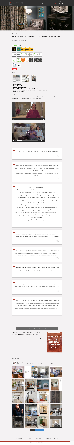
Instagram (29, 438)
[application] (28, 111)
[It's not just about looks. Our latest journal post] (31, 422)
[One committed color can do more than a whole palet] (31, 385)
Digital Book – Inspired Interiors (20, 87)
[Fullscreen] (43, 119)
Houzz (56, 438)
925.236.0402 (62, 1)
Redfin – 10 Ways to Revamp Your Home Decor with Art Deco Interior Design (29, 90)
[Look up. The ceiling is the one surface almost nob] (18, 397)
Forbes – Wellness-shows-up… (19, 88)
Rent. (23, 91)
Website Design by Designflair (40, 442)
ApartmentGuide (16, 91)
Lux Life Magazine (17, 84)
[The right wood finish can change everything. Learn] (18, 385)
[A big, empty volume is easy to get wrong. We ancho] (56, 410)
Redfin (47, 90)
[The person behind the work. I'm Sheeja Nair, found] (18, 410)
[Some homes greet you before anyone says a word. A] (31, 397)
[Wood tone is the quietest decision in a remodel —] (56, 385)
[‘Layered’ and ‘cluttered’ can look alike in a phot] (18, 422)
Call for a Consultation (37, 328)
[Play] (13, 119)
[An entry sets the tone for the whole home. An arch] (43, 410)
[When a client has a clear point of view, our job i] (43, 397)
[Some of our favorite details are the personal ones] (56, 397)
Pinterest (39, 438)
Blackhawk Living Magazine (19, 85)
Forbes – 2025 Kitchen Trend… (34, 88)
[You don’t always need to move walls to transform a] (56, 422)
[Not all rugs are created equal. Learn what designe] (31, 410)
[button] (28, 111)
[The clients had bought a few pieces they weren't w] (43, 372)
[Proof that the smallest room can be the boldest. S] (43, 422)
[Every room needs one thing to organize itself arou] (43, 385)
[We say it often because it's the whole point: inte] (31, 372)
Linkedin (48, 438)
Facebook (19, 438)
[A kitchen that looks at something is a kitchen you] (18, 372)
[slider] (27, 140)
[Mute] (41, 119)
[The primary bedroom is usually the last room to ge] (56, 372)
